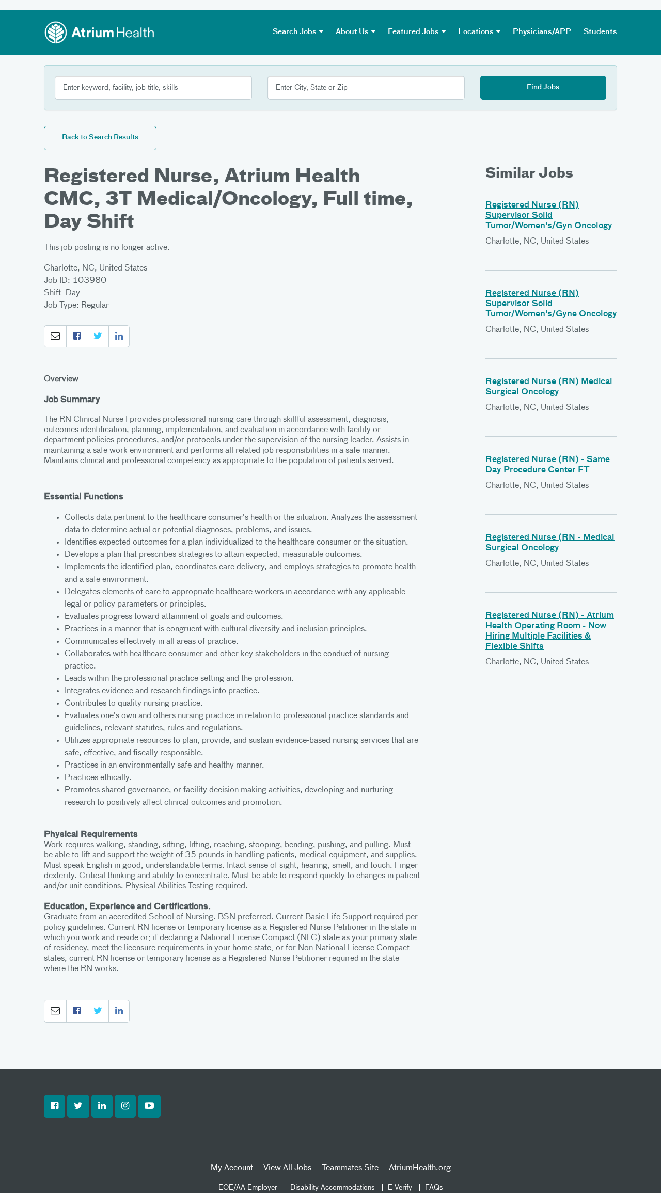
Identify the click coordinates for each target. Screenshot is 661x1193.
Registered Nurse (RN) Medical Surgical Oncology (548, 387)
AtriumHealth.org (420, 1168)
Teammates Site (350, 1168)
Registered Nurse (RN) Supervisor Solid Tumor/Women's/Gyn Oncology (548, 215)
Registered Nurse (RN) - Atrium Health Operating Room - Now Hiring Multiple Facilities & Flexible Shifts (549, 631)
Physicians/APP (542, 32)
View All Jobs (287, 1168)
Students (600, 32)
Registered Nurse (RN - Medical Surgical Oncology (550, 543)
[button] (55, 336)
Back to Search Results (100, 137)
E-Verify (400, 1187)
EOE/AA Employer (247, 1187)
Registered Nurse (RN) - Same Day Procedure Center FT (547, 465)
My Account (232, 1168)
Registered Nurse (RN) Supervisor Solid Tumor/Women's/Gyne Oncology (551, 304)
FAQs (434, 1187)
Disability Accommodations (332, 1187)
